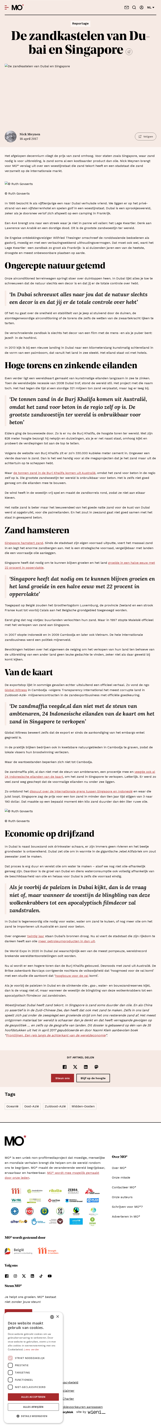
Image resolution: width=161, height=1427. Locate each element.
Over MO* (119, 1168)
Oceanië (12, 1106)
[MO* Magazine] (18, 7)
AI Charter (66, 1399)
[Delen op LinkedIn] (86, 1067)
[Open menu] (7, 7)
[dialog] (33, 1367)
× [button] (57, 1316)
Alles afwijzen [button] (33, 1407)
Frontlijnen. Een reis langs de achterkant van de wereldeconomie (56, 1035)
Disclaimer (66, 1390)
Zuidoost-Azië (55, 1106)
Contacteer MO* (124, 1187)
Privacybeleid (68, 1382)
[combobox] (52, 1317)
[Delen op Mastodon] (96, 1067)
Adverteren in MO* (126, 1216)
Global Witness (16, 690)
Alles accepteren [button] (33, 1397)
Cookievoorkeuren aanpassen (80, 1407)
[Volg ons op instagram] (15, 1276)
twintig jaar (35, 936)
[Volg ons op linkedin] (32, 1276)
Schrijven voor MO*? (127, 1207)
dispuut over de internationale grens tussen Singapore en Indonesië (81, 791)
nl (149, 7)
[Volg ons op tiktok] (41, 1276)
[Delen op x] (75, 1067)
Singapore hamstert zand (24, 543)
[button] (33, 1416)
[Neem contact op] (126, 7)
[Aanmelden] (141, 7)
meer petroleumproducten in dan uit (66, 941)
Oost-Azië (31, 1106)
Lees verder (31, 1349)
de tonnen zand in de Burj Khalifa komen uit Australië (54, 473)
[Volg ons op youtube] (50, 1276)
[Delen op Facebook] (64, 1067)
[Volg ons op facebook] (7, 1276)
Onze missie (121, 1177)
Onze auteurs (122, 1197)
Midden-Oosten (83, 1106)
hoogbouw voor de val (71, 976)
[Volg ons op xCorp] (24, 1276)
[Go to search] (134, 7)
